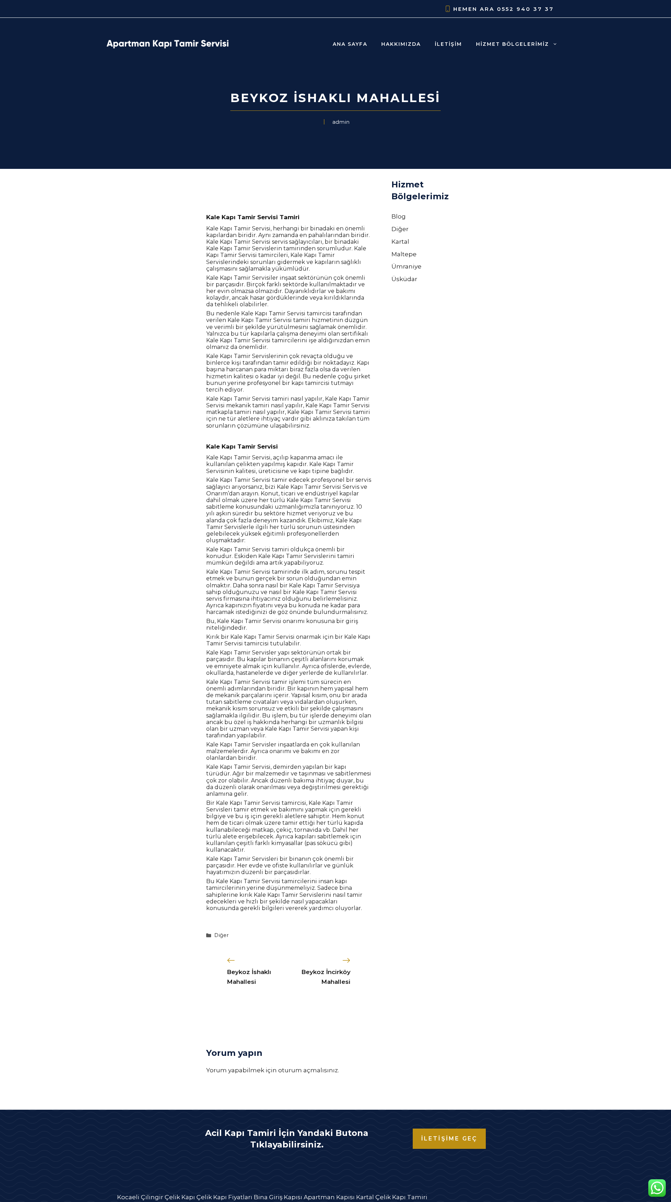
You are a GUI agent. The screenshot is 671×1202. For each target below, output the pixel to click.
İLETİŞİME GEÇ (449, 1138)
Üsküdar (404, 279)
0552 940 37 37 (525, 9)
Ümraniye (406, 266)
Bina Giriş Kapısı (278, 1197)
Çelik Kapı (180, 1197)
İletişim (448, 44)
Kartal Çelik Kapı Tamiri (391, 1197)
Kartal (400, 241)
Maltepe (404, 254)
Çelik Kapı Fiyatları (224, 1197)
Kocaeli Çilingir (140, 1197)
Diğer (221, 935)
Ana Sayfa (350, 44)
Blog (398, 216)
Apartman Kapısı (329, 1197)
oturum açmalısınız (308, 1070)
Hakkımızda (401, 44)
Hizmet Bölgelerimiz (512, 44)
